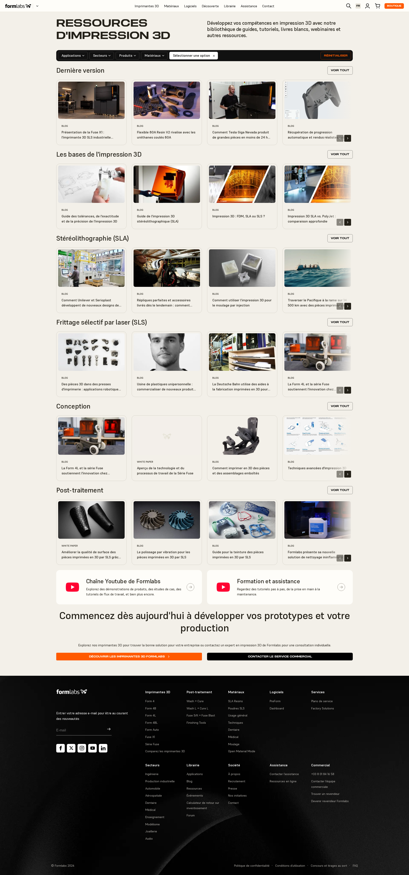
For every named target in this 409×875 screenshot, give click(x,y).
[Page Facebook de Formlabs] (60, 748)
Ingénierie (151, 774)
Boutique (394, 5)
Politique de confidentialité (251, 866)
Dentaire (233, 730)
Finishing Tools (196, 723)
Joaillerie (151, 831)
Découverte (210, 6)
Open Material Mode (241, 751)
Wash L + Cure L (197, 708)
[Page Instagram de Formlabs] (82, 748)
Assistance (249, 6)
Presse (232, 788)
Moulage (233, 744)
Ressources (194, 788)
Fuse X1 (150, 737)
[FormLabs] (18, 6)
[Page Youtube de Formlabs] (92, 748)
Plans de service (322, 701)
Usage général (237, 715)
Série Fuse (152, 744)
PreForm (275, 701)
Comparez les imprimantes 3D (165, 751)
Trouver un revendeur (325, 794)
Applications (195, 774)
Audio (149, 838)
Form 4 (149, 701)
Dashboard (277, 708)
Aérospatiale (153, 795)
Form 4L (150, 715)
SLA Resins (235, 701)
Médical (233, 737)
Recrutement (236, 781)
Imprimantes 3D (147, 6)
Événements (195, 795)
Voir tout (340, 70)
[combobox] (73, 55)
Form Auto (152, 730)
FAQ (355, 866)
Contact (268, 6)
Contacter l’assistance (284, 774)
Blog (189, 781)
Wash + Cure (195, 701)
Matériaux (171, 6)
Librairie (230, 6)
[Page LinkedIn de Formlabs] (103, 748)
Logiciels (190, 6)
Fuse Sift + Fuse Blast (201, 715)
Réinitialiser (336, 55)
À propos (234, 774)
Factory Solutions (322, 708)
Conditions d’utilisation (290, 866)
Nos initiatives (237, 795)
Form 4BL (151, 723)
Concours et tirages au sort (329, 866)
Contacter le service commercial (280, 656)
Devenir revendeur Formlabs (330, 801)
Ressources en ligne (283, 781)
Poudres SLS (236, 708)
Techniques (235, 723)
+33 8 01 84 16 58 (322, 774)
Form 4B (150, 708)
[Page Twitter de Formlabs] (71, 748)
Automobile (152, 788)
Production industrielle (160, 781)
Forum (191, 815)
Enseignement (154, 817)
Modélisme (152, 824)
